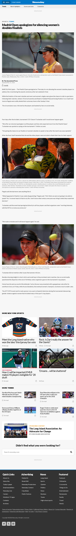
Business (43, 494)
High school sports (47, 500)
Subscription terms (18, 509)
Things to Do (63, 487)
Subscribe (6, 481)
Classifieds (25, 491)
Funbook (62, 478)
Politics (43, 487)
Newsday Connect (27, 487)
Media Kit (25, 478)
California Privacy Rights (41, 509)
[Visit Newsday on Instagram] (13, 524)
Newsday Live (7, 491)
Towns (43, 497)
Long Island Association (40, 434)
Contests (6, 500)
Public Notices (26, 494)
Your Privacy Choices (41, 511)
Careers (5, 494)
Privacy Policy (29, 509)
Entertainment (63, 491)
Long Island (44, 478)
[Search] (71, 452)
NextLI (61, 503)
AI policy (31, 511)
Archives (6, 503)
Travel (61, 500)
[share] (36, 346)
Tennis (4, 6)
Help (26, 511)
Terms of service (7, 509)
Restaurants (63, 494)
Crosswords (63, 484)
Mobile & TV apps (9, 497)
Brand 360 (25, 481)
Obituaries (62, 481)
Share (6, 85)
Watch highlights (15, 6)
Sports (5, 21)
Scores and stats (29, 6)
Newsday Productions (29, 484)
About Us (6, 478)
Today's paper (7, 484)
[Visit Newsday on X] (9, 524)
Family (61, 497)
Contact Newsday (60, 509)
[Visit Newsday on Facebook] (4, 524)
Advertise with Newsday (17, 511)
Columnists (40, 6)
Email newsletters (8, 487)
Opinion (43, 484)
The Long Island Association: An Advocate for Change (45, 430)
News (42, 491)
